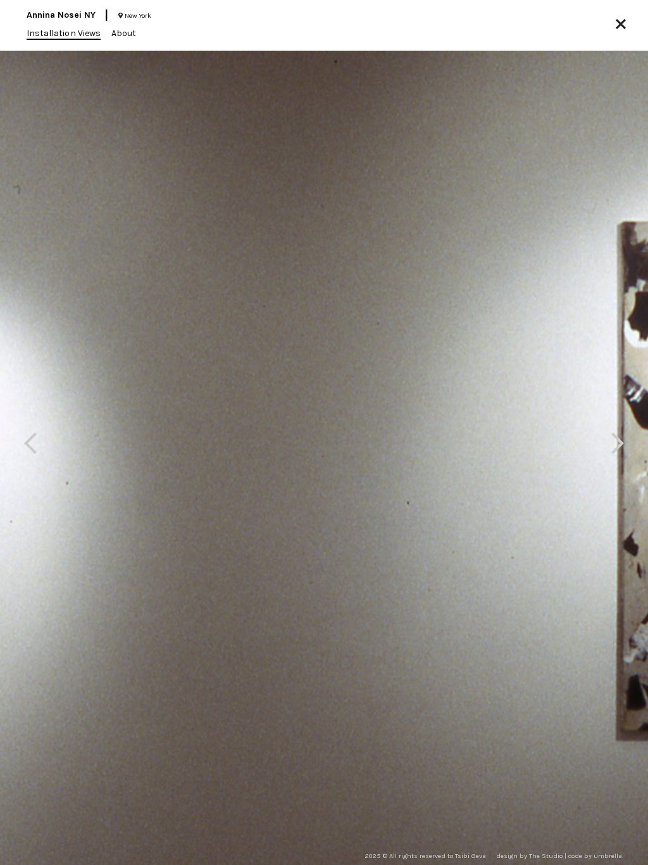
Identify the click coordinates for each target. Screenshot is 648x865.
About (123, 33)
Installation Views (64, 33)
